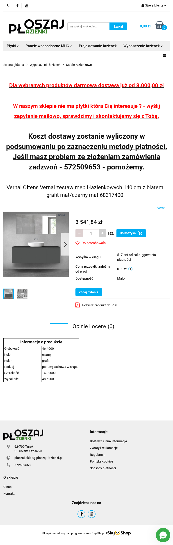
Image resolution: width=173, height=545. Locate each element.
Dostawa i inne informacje (108, 441)
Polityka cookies (101, 461)
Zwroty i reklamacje (104, 448)
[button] (99, 432)
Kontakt (9, 493)
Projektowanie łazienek (98, 46)
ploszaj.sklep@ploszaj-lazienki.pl (38, 458)
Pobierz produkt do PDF (100, 305)
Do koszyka (128, 233)
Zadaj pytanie (88, 292)
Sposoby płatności (103, 468)
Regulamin (97, 454)
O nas (7, 487)
